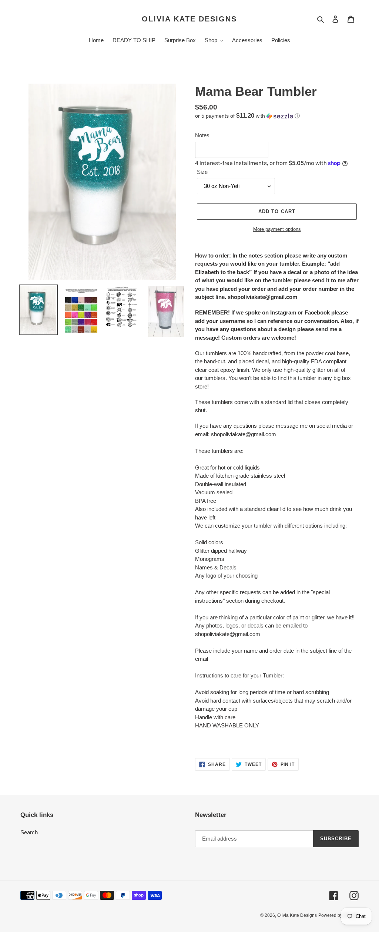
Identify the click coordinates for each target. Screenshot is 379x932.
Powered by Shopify (338, 915)
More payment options (277, 229)
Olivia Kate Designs (189, 19)
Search (29, 832)
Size (202, 172)
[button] (247, 116)
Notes (202, 135)
